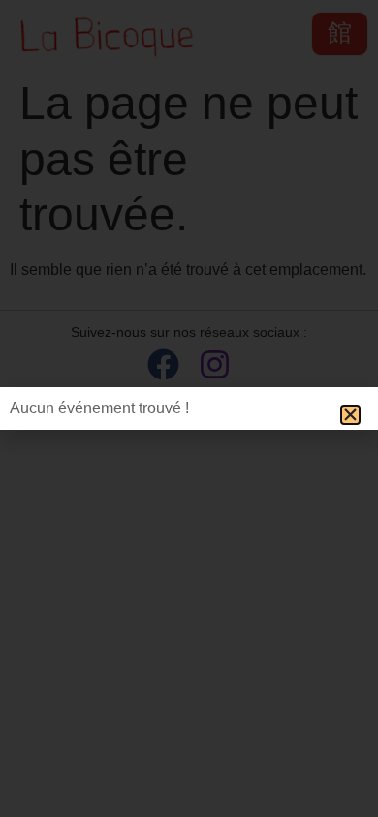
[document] (189, 408)
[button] (350, 415)
